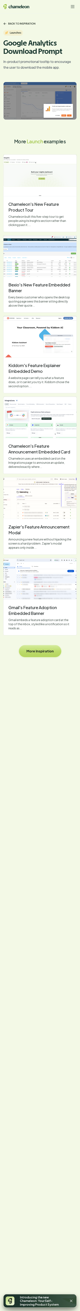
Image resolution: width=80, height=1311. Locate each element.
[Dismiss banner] (71, 1301)
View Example (40, 175)
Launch (35, 141)
